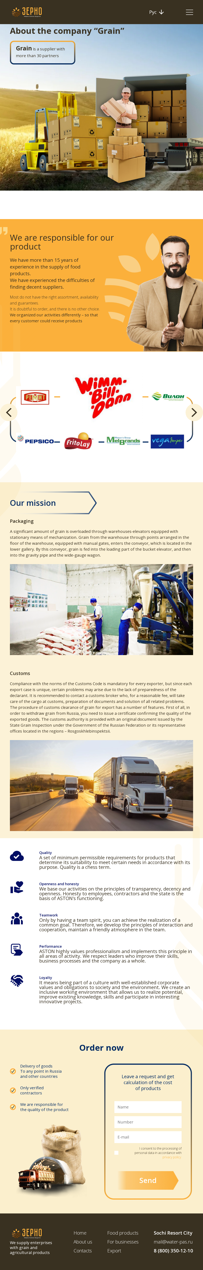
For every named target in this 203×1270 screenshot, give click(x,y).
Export (114, 1250)
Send (148, 1180)
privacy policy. (172, 1157)
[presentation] (8, 412)
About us (83, 1241)
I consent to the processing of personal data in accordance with (158, 1152)
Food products (122, 1232)
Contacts (83, 1250)
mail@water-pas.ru (173, 1241)
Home (80, 1232)
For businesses (123, 1241)
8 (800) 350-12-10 (173, 1250)
